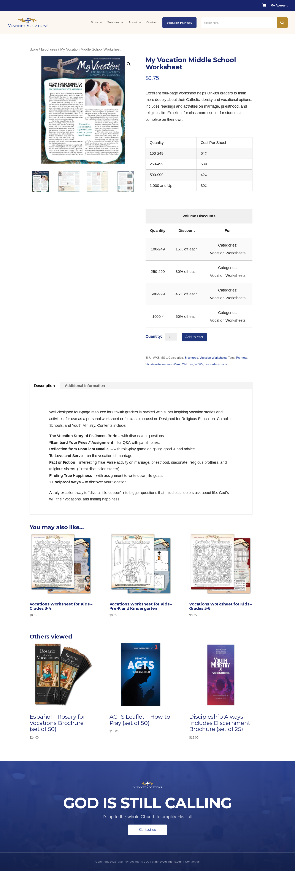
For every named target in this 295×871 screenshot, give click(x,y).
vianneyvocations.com (167, 861)
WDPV (199, 364)
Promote (241, 357)
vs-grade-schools (216, 364)
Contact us (147, 830)
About (132, 22)
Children (187, 364)
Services (113, 22)
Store (94, 22)
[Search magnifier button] (282, 22)
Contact (152, 22)
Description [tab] (44, 386)
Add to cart (194, 337)
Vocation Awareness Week (163, 364)
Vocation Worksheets (213, 357)
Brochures (49, 49)
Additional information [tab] (85, 386)
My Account (279, 5)
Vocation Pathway (179, 22)
